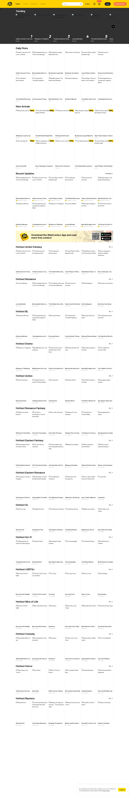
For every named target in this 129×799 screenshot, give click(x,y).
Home (18, 4)
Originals (43, 4)
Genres (25, 4)
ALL (110, 247)
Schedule (34, 4)
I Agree (122, 790)
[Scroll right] (113, 26)
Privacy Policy (106, 790)
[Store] (99, 4)
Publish (87, 4)
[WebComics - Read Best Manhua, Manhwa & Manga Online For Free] (10, 4)
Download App (119, 4)
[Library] (94, 4)
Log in (107, 4)
